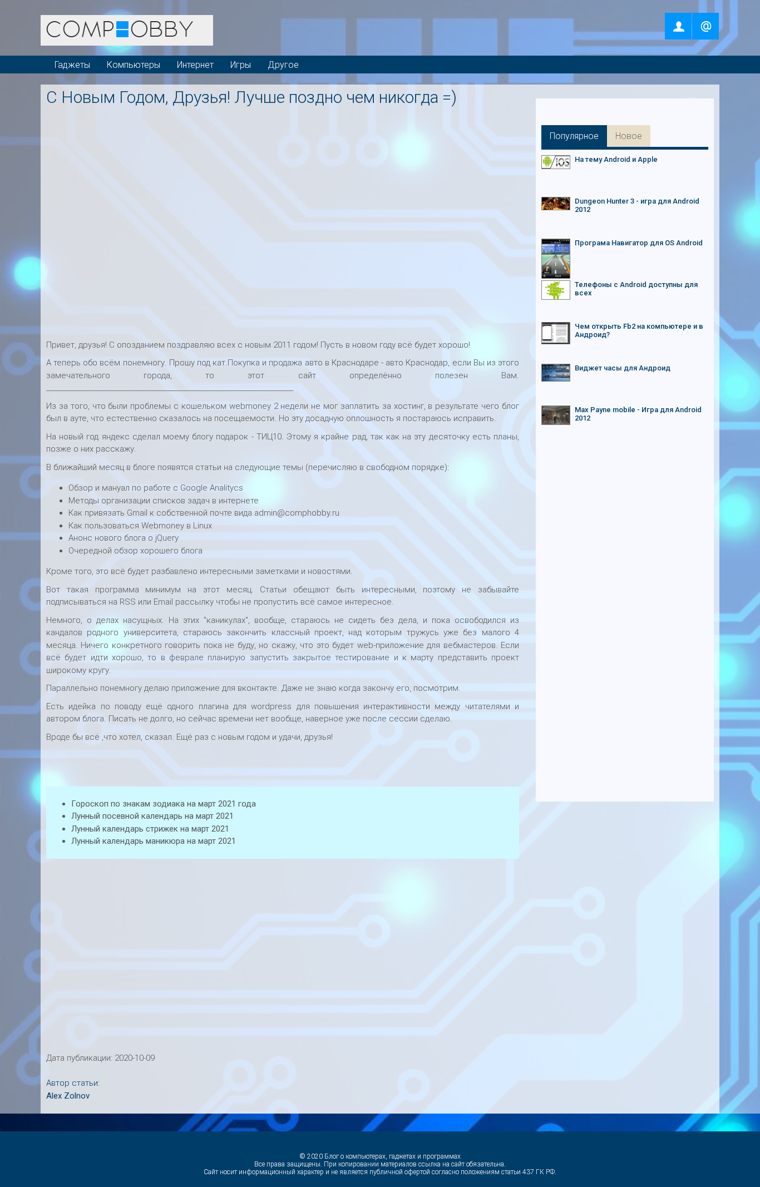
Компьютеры (133, 65)
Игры (240, 65)
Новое (628, 136)
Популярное (574, 136)
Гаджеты (72, 65)
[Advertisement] (285, 137)
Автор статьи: (73, 1083)
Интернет (195, 65)
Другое (283, 65)
